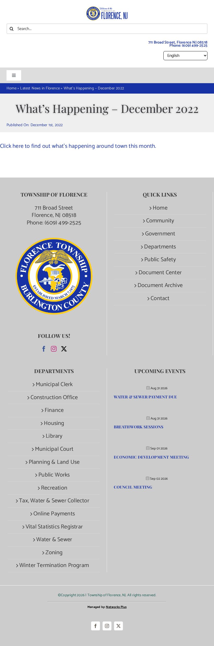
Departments (160, 247)
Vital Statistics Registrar (54, 527)
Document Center (160, 273)
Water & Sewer (54, 540)
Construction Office (54, 397)
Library (54, 436)
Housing (54, 423)
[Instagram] (54, 349)
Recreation (54, 488)
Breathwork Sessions (138, 426)
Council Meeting (133, 487)
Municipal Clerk (54, 384)
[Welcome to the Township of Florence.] (107, 9)
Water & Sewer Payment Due (145, 396)
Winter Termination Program (54, 565)
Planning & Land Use (54, 462)
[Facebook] (44, 349)
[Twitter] (64, 349)
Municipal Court (54, 449)
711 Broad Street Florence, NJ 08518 (54, 211)
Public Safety (160, 260)
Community (160, 221)
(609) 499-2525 (194, 45)
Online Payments (54, 514)
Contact (160, 298)
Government (160, 234)
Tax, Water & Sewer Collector (54, 501)
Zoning (54, 553)
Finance (54, 410)
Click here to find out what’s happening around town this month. (79, 146)
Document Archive (160, 285)
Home (160, 208)
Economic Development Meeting (151, 457)
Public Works (54, 475)
